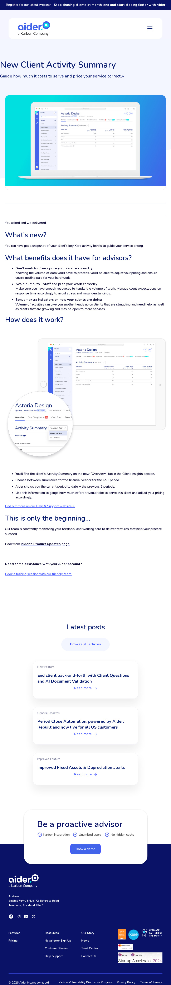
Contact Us (88, 956)
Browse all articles (85, 644)
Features (14, 933)
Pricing (13, 941)
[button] (149, 28)
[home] (34, 28)
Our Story (87, 933)
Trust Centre (89, 948)
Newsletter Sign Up (58, 941)
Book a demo (85, 849)
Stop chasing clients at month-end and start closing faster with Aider (109, 5)
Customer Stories (56, 948)
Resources (52, 933)
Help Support (54, 956)
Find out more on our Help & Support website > (40, 506)
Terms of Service (151, 982)
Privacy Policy (126, 982)
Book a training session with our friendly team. (38, 574)
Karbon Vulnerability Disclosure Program (85, 982)
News (85, 941)
